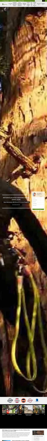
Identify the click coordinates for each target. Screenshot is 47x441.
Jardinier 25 (43, 4)
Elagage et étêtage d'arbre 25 (28, 4)
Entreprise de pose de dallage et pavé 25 (15, 4)
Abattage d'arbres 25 (24, 4)
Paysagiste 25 (39, 4)
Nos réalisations (16, 204)
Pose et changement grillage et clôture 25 (19, 4)
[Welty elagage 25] (4, 4)
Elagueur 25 (10, 4)
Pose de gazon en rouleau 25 (34, 4)
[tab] (23, 220)
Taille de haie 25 (31, 4)
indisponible (6, 1)
